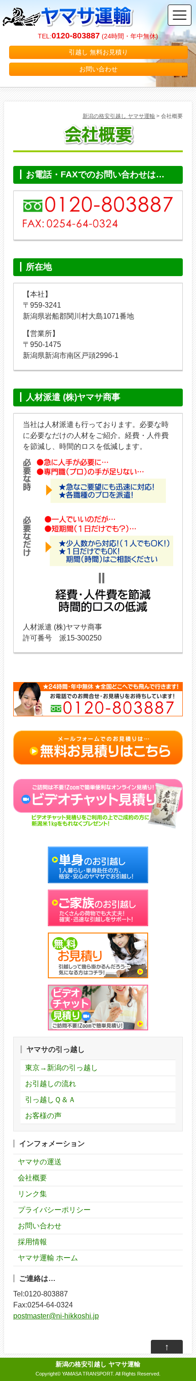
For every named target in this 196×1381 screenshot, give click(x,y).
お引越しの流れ (50, 1084)
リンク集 (32, 1194)
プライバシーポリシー (54, 1210)
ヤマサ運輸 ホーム (48, 1258)
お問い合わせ (98, 69)
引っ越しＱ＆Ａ (50, 1100)
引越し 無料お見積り (98, 52)
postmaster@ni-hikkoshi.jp (56, 1316)
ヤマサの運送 (40, 1162)
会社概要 (32, 1178)
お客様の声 (43, 1116)
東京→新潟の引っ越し (61, 1068)
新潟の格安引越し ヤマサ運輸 (119, 116)
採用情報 (32, 1242)
